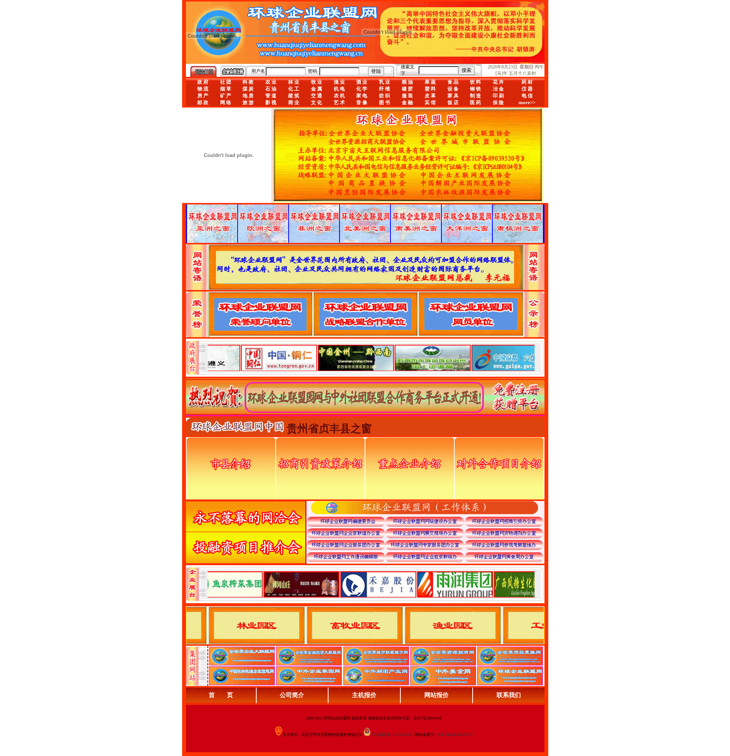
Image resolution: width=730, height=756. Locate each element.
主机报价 (364, 695)
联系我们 (509, 695)
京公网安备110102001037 (393, 734)
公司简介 (292, 695)
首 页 (221, 695)
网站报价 (436, 695)
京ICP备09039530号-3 (455, 734)
